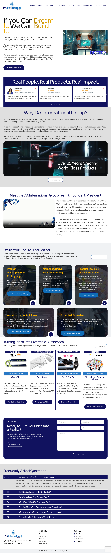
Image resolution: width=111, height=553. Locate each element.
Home (32, 6)
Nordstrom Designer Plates (95, 378)
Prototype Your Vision (42, 402)
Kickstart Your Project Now (73, 333)
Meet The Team (56, 180)
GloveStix (15, 377)
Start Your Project (16, 444)
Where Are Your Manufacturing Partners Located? (40, 512)
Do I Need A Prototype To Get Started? (35, 492)
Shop (105, 6)
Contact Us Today (100, 257)
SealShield (42, 377)
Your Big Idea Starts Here (16, 402)
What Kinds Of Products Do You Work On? (37, 477)
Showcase (60, 6)
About (40, 6)
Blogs (98, 6)
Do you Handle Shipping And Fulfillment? (37, 517)
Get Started (87, 6)
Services (49, 6)
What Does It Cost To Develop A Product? (36, 502)
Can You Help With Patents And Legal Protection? (40, 507)
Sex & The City (69, 377)
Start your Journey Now (68, 402)
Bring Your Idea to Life (15, 67)
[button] (4, 94)
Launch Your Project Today (20, 294)
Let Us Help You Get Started (20, 331)
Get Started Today (89, 295)
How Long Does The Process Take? (34, 497)
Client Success (74, 6)
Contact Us (102, 346)
